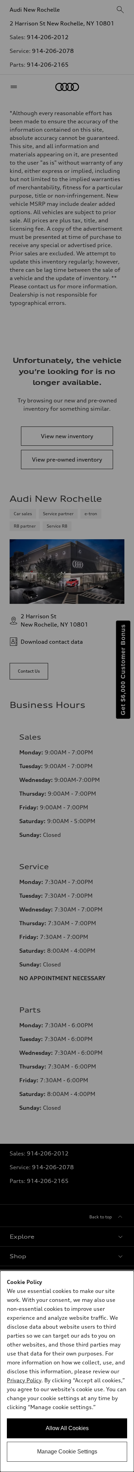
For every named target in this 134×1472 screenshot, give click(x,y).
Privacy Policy (24, 1380)
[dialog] (67, 1371)
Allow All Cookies (67, 1428)
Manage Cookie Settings (67, 1451)
